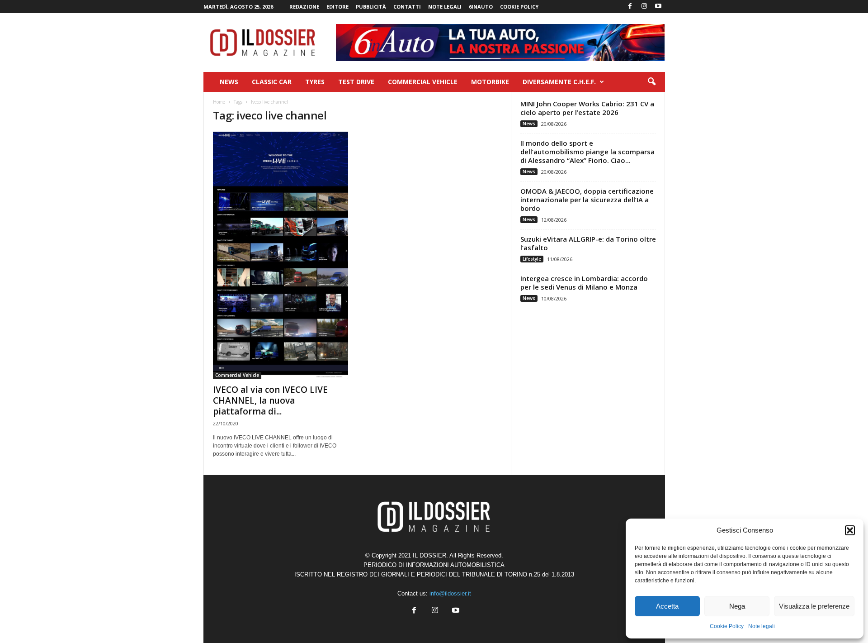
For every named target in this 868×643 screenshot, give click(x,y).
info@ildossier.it (450, 593)
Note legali (761, 626)
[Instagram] (644, 6)
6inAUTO (481, 6)
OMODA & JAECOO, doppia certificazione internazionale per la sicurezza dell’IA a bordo (587, 199)
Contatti (407, 6)
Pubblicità (371, 6)
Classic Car (272, 81)
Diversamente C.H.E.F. (559, 81)
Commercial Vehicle (423, 81)
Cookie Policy (727, 626)
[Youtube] (658, 6)
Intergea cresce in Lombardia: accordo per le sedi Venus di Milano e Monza (584, 282)
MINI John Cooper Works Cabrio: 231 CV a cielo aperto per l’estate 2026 (587, 108)
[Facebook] (630, 6)
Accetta (667, 606)
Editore (337, 6)
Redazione (304, 6)
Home (219, 102)
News (229, 81)
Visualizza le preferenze (814, 606)
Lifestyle (532, 259)
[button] (849, 530)
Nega (737, 606)
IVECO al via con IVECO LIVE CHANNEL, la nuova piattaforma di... (270, 400)
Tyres (315, 81)
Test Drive (356, 81)
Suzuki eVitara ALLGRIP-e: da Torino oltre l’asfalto (588, 243)
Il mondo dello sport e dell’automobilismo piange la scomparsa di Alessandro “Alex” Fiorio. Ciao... (587, 151)
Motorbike (490, 81)
